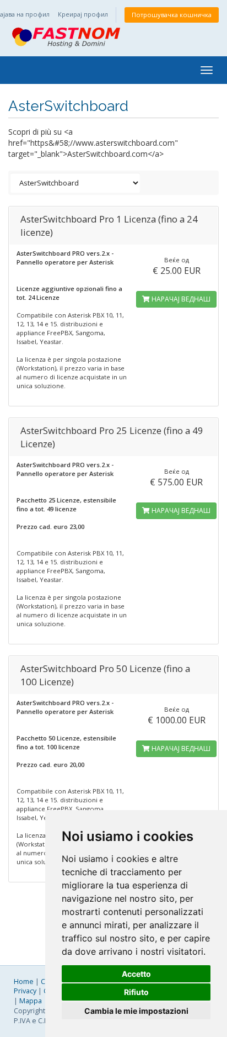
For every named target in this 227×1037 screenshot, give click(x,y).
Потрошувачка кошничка (172, 14)
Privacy (25, 991)
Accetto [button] (136, 973)
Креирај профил (83, 14)
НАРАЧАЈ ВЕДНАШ (180, 299)
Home (24, 981)
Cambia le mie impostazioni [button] (136, 1010)
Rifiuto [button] (136, 992)
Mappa (30, 1001)
